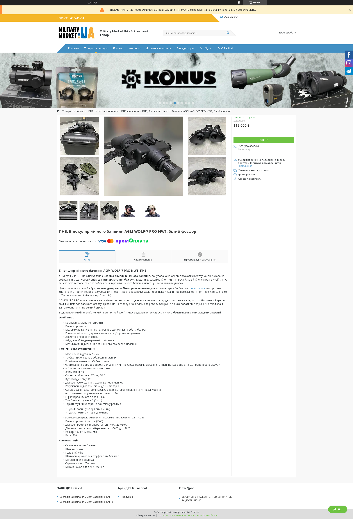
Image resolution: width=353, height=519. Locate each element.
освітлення (198, 288)
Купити (263, 139)
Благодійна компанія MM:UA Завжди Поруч (85, 496)
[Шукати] (228, 33)
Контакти (134, 48)
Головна (73, 48)
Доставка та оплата (158, 48)
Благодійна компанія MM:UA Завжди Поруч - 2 (86, 501)
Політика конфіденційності (202, 515)
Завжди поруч (185, 48)
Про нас (118, 48)
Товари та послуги (96, 48)
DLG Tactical (225, 48)
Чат (340, 509)
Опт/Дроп (206, 48)
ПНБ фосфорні (130, 111)
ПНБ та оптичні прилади (103, 111)
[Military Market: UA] (76, 33)
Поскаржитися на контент (172, 515)
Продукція (127, 496)
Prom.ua (194, 512)
